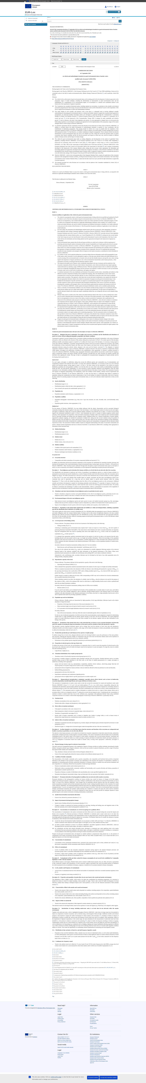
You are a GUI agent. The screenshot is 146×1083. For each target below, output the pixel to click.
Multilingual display (57, 56)
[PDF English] (78, 50)
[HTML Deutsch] (71, 48)
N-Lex (91, 1026)
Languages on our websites (63, 1052)
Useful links (92, 1011)
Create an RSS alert (32, 20)
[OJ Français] (80, 52)
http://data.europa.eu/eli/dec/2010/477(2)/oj (63, 38)
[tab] (84, 43)
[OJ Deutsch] (71, 52)
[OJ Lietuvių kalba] (93, 52)
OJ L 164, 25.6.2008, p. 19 (59, 191)
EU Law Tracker (93, 1028)
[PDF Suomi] (115, 50)
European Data (93, 1017)
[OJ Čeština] (66, 52)
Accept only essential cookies (108, 1077)
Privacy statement (61, 1021)
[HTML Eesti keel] (73, 48)
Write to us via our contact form (64, 1040)
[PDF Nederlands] (100, 50)
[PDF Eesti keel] (73, 50)
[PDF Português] (105, 50)
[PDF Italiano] (88, 50)
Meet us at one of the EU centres (65, 1041)
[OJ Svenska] (117, 52)
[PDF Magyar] (95, 50)
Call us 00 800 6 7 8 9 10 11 (63, 1037)
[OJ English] (78, 52)
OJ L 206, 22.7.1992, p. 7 (59, 199)
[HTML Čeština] (66, 48)
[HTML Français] (80, 48)
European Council (93, 1038)
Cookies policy (61, 1018)
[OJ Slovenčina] (110, 52)
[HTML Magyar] (95, 48)
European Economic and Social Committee (99, 1049)
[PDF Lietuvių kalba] (93, 50)
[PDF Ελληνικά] (76, 50)
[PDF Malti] (98, 50)
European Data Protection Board (97, 1057)
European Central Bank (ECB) (96, 1045)
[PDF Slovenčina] (110, 50)
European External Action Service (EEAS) (98, 1048)
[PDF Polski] (103, 50)
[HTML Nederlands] (100, 48)
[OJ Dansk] (68, 52)
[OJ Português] (105, 52)
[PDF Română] (107, 50)
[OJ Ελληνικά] (76, 52)
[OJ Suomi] (115, 52)
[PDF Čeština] (66, 50)
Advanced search (117, 24)
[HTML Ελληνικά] (76, 48)
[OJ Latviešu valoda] (90, 52)
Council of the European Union (96, 1040)
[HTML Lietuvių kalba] (93, 48)
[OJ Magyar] (95, 52)
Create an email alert (32, 18)
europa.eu (35, 1036)
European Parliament (94, 1037)
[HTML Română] (107, 48)
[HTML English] (78, 48)
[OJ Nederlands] (100, 52)
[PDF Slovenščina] (112, 50)
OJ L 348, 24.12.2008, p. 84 (59, 951)
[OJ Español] (63, 52)
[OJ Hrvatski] (85, 52)
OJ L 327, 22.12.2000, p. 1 (59, 197)
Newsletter (92, 1009)
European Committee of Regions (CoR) (98, 1051)
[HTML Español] (63, 48)
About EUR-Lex (93, 1008)
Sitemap (59, 1011)
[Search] (120, 21)
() (103, 93)
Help (114, 17)
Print (119, 17)
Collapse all (116, 40)
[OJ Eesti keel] (73, 52)
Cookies (59, 1057)
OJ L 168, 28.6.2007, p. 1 (109, 967)
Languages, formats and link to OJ (60, 43)
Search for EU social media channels (65, 1047)
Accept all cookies (93, 1077)
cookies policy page (56, 1077)
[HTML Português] (105, 48)
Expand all (110, 40)
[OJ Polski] (103, 52)
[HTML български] (61, 48)
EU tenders (92, 1018)
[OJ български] (61, 52)
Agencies (92, 1062)
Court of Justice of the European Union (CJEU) (100, 1043)
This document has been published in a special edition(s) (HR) (64, 34)
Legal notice (60, 1017)
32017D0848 (92, 36)
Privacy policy (60, 1054)
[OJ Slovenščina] (112, 52)
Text (53, 63)
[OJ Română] (107, 52)
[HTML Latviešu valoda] (90, 48)
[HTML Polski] (103, 48)
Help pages (60, 1008)
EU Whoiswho (93, 1021)
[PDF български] (61, 50)
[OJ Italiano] (88, 52)
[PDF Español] (63, 50)
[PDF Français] (80, 50)
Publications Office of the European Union (46, 1008)
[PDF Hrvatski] (85, 50)
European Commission (95, 1041)
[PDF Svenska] (117, 50)
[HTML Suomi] (115, 48)
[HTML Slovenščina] (112, 48)
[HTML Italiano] (88, 48)
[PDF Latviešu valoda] (90, 50)
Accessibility (60, 1020)
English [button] (118, 6)
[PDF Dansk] (68, 50)
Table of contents (31, 24)
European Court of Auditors (95, 1046)
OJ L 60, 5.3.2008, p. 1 (58, 952)
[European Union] (29, 1034)
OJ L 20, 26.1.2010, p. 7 (59, 201)
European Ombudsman (95, 1054)
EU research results (94, 1020)
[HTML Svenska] (117, 48)
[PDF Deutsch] (71, 50)
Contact (59, 1009)
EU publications (93, 1023)
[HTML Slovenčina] (110, 48)
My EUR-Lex (110, 6)
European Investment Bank (96, 1053)
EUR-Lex (30, 12)
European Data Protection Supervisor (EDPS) (99, 1056)
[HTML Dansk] (68, 48)
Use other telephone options (64, 1038)
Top (53, 996)
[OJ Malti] (98, 52)
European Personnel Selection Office (98, 1059)
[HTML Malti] (98, 48)
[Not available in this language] (83, 48)
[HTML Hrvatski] (85, 48)
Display (83, 59)
